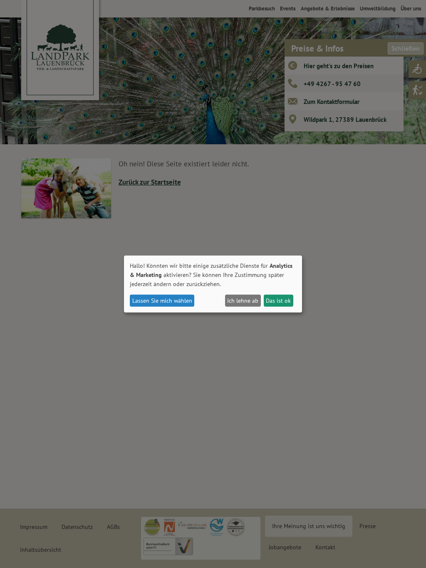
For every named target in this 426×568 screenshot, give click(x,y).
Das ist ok (278, 300)
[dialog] (213, 284)
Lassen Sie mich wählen (162, 300)
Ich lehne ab (242, 300)
